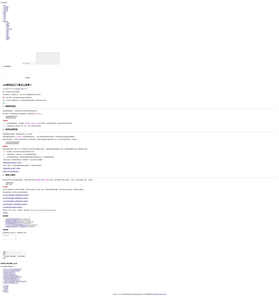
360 (4, 20)
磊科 (7, 24)
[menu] (1, 1)
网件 (7, 35)
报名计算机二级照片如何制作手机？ (12, 276)
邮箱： (5, 253)
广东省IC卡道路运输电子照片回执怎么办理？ (15, 281)
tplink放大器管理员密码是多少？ (14, 219)
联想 (7, 36)
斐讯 (7, 27)
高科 (7, 39)
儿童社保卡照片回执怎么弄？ (11, 283)
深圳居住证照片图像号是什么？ (11, 278)
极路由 (8, 26)
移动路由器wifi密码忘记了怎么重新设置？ (17, 226)
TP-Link (5, 11)
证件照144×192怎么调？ (9, 273)
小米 (4, 18)
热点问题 (17, 88)
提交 (4, 258)
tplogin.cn (5, 290)
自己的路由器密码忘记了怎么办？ (14, 223)
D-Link (8, 23)
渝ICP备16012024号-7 (137, 294)
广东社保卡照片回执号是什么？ (11, 279)
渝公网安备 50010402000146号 (158, 294)
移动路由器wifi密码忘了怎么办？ (14, 220)
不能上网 (5, 9)
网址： (4, 254)
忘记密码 (5, 8)
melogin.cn (6, 291)
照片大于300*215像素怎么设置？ (11, 270)
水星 (4, 15)
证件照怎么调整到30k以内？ (10, 275)
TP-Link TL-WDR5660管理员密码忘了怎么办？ (18, 225)
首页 (4, 5)
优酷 (7, 30)
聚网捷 (8, 38)
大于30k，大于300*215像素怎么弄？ (12, 269)
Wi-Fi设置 (5, 6)
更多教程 (5, 21)
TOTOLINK (9, 29)
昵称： (5, 251)
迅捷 (4, 14)
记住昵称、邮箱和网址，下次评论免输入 (14, 256)
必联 (7, 31)
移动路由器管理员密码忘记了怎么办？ (16, 222)
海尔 (7, 33)
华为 (4, 17)
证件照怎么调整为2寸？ (9, 272)
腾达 (4, 12)
